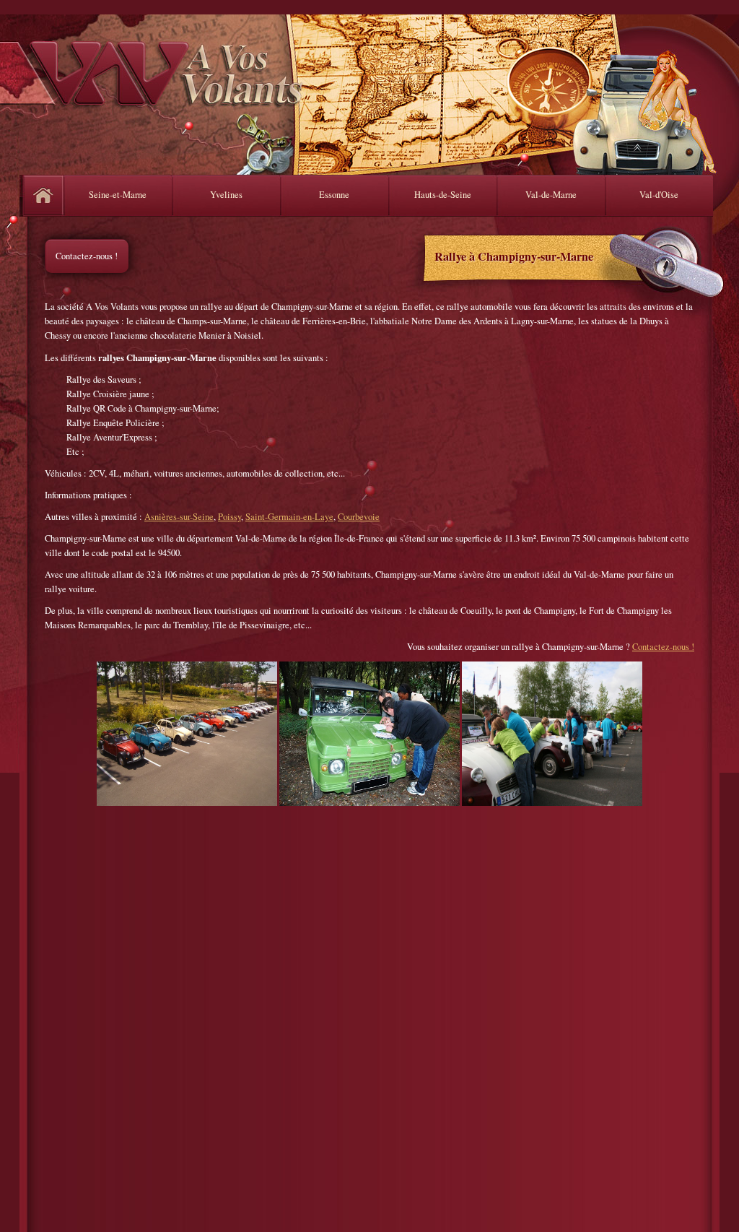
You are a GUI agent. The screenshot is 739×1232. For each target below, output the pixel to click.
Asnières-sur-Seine (179, 517)
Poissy (229, 517)
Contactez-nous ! (87, 256)
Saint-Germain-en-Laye (289, 517)
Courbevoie (359, 517)
